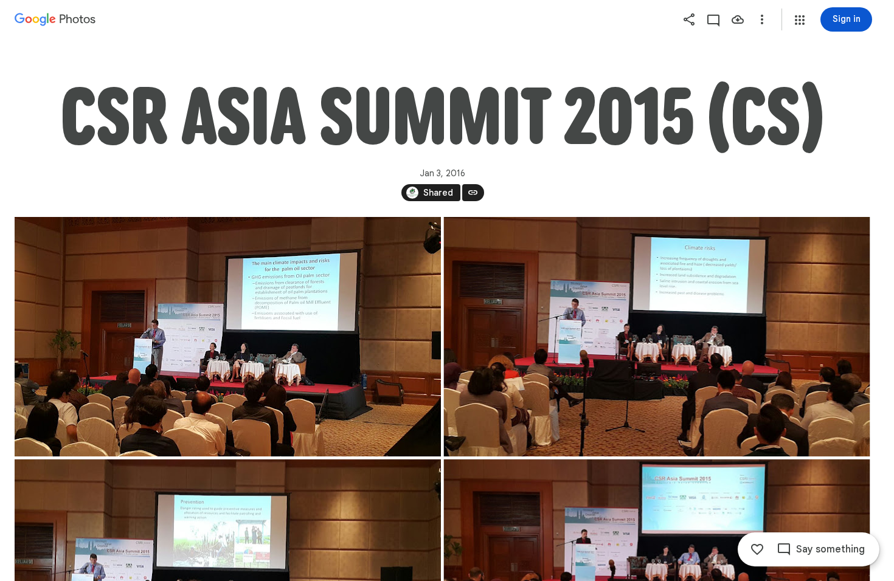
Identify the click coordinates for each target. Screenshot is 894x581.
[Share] (689, 19)
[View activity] (713, 19)
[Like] (757, 549)
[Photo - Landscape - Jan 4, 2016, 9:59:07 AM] (228, 336)
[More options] (762, 19)
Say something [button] (830, 549)
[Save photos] (738, 19)
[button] (800, 20)
